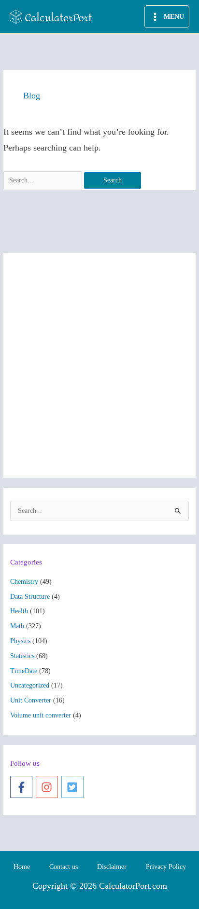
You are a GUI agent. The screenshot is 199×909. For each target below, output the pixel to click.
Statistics (22, 656)
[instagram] (48, 787)
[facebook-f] (23, 787)
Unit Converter (30, 700)
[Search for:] (43, 180)
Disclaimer (112, 866)
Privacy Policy (166, 866)
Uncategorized (29, 685)
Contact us (63, 866)
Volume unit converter (40, 715)
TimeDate (23, 671)
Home (22, 866)
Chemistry (24, 581)
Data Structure (30, 596)
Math (17, 626)
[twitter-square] (74, 787)
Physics (20, 641)
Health (19, 611)
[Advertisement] (99, 365)
